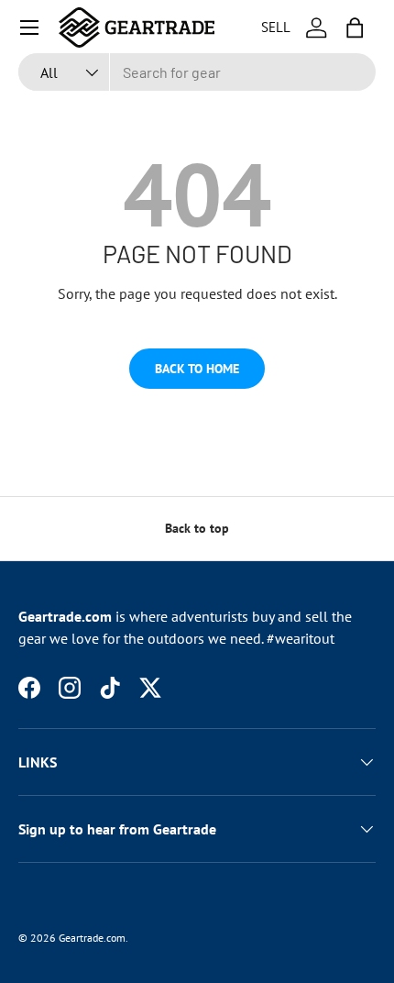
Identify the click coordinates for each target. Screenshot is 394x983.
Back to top (197, 528)
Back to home (197, 368)
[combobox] (197, 72)
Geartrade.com (92, 937)
